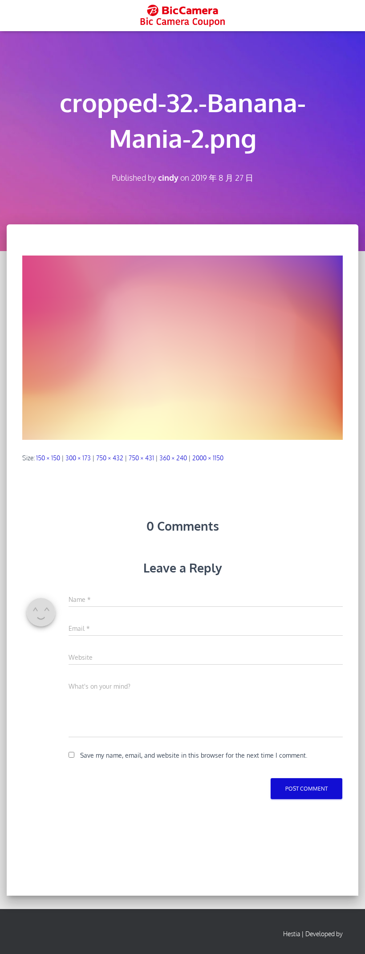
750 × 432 (109, 458)
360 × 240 (173, 458)
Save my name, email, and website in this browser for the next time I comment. (193, 755)
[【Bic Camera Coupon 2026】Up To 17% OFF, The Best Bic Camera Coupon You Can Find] (182, 15)
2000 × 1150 (207, 458)
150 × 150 (48, 458)
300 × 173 (78, 458)
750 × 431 (141, 458)
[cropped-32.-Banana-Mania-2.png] (182, 347)
